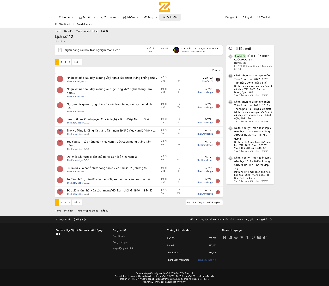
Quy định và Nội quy (210, 219)
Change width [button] (63, 219)
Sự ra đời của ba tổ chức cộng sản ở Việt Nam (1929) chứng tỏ (107, 168)
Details (210, 276)
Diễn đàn (172, 17)
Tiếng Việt (80, 219)
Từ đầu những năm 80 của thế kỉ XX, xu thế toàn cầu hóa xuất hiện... (110, 179)
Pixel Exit (135, 278)
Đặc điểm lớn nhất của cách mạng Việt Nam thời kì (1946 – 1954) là (109, 190)
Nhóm (131, 17)
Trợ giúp (250, 219)
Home (66, 17)
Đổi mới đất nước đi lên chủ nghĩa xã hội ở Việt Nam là (102, 157)
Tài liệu (87, 17)
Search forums (84, 24)
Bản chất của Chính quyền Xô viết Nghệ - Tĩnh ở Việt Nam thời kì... (109, 119)
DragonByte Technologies (193, 276)
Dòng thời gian (120, 242)
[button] (72, 17)
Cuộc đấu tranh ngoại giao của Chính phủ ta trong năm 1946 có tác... (216, 48)
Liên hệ (193, 219)
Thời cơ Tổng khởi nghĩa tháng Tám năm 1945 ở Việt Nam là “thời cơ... (111, 130)
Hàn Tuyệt (207, 81)
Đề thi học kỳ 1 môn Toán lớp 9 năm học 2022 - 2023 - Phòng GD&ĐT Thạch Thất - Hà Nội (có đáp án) (252, 133)
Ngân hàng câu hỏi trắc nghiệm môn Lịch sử (93, 50)
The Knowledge (75, 81)
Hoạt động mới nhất (123, 248)
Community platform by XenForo (164, 273)
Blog (151, 17)
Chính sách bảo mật (233, 219)
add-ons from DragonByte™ (155, 276)
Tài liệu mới (242, 49)
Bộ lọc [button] (215, 70)
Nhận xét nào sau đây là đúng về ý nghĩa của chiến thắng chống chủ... (112, 78)
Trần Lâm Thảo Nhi (206, 259)
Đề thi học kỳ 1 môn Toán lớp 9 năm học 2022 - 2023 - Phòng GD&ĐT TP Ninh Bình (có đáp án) (252, 163)
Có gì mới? (119, 230)
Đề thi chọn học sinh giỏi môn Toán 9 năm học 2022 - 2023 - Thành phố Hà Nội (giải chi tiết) (252, 105)
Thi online (110, 17)
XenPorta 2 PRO (150, 281)
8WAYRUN (181, 281)
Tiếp (76, 61)
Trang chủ (262, 219)
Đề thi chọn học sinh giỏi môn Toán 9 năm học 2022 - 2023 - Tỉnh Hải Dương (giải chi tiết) (252, 78)
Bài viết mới (64, 24)
